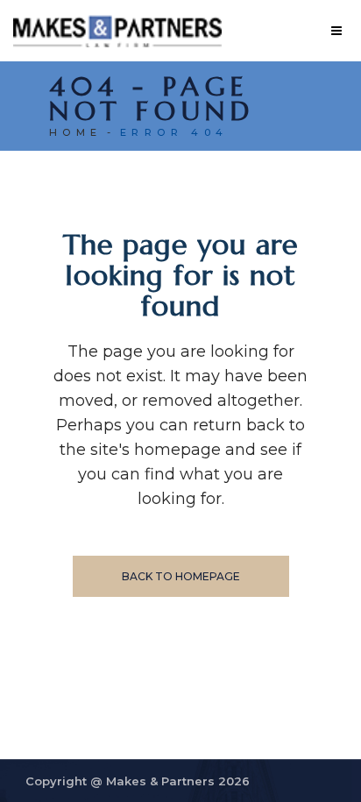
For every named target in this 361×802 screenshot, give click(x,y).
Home (76, 132)
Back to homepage (181, 576)
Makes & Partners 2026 (178, 781)
